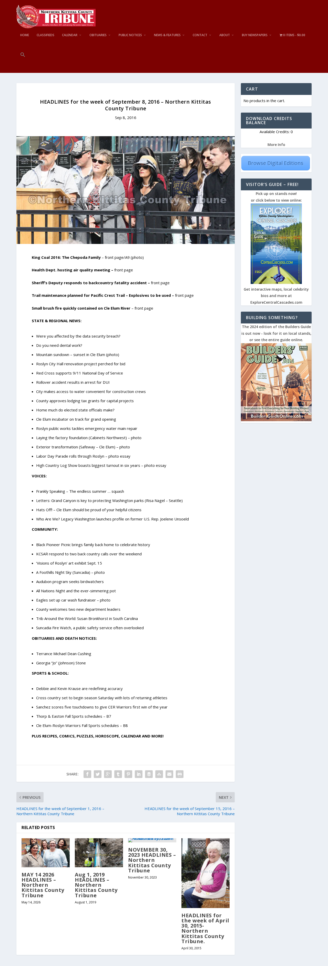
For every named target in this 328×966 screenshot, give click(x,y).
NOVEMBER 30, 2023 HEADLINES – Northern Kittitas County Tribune (152, 860)
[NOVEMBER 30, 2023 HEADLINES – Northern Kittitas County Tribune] (152, 840)
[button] (22, 62)
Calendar (69, 35)
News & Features (167, 35)
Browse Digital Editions (275, 163)
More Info (276, 144)
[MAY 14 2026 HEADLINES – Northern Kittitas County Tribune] (46, 852)
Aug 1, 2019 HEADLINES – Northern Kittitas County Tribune (96, 885)
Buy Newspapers (255, 35)
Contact (200, 35)
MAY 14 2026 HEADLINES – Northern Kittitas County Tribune (43, 885)
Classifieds (45, 35)
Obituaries (98, 35)
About (224, 35)
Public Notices (130, 35)
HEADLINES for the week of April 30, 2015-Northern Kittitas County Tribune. (205, 928)
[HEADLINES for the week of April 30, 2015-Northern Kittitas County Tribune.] (205, 873)
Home (24, 35)
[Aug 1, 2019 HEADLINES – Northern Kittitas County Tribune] (99, 852)
